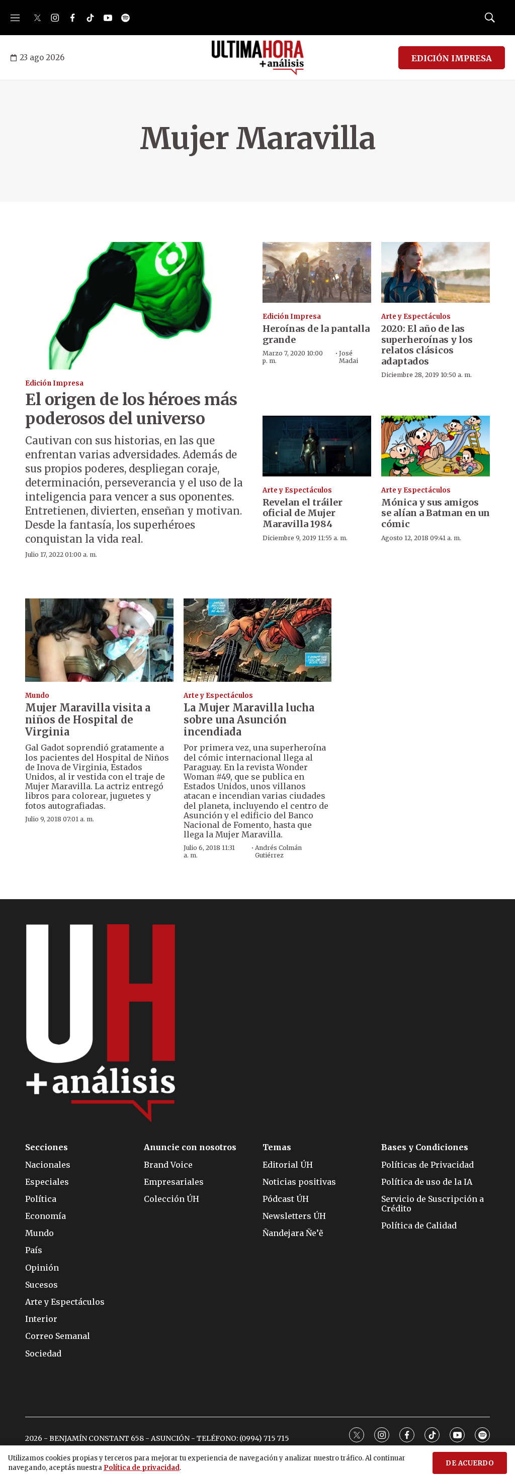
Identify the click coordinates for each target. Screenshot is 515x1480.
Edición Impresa (54, 383)
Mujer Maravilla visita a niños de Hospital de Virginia (87, 719)
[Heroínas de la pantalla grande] (317, 272)
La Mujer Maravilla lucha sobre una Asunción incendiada (249, 719)
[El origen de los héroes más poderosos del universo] (138, 305)
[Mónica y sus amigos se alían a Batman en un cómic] (435, 446)
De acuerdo (470, 1463)
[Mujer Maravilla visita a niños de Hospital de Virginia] (99, 640)
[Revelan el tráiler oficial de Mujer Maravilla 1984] (317, 446)
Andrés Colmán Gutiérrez (278, 851)
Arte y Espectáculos (416, 316)
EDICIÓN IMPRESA (451, 58)
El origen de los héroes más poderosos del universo (131, 409)
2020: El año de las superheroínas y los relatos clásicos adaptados (427, 345)
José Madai (348, 356)
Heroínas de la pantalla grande (316, 334)
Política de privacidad (142, 1467)
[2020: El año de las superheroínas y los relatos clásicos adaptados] (435, 272)
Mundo (37, 695)
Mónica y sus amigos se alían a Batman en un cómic (435, 513)
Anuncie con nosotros (190, 1147)
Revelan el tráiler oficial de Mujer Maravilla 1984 (302, 513)
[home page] (258, 57)
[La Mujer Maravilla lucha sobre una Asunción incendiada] (258, 640)
